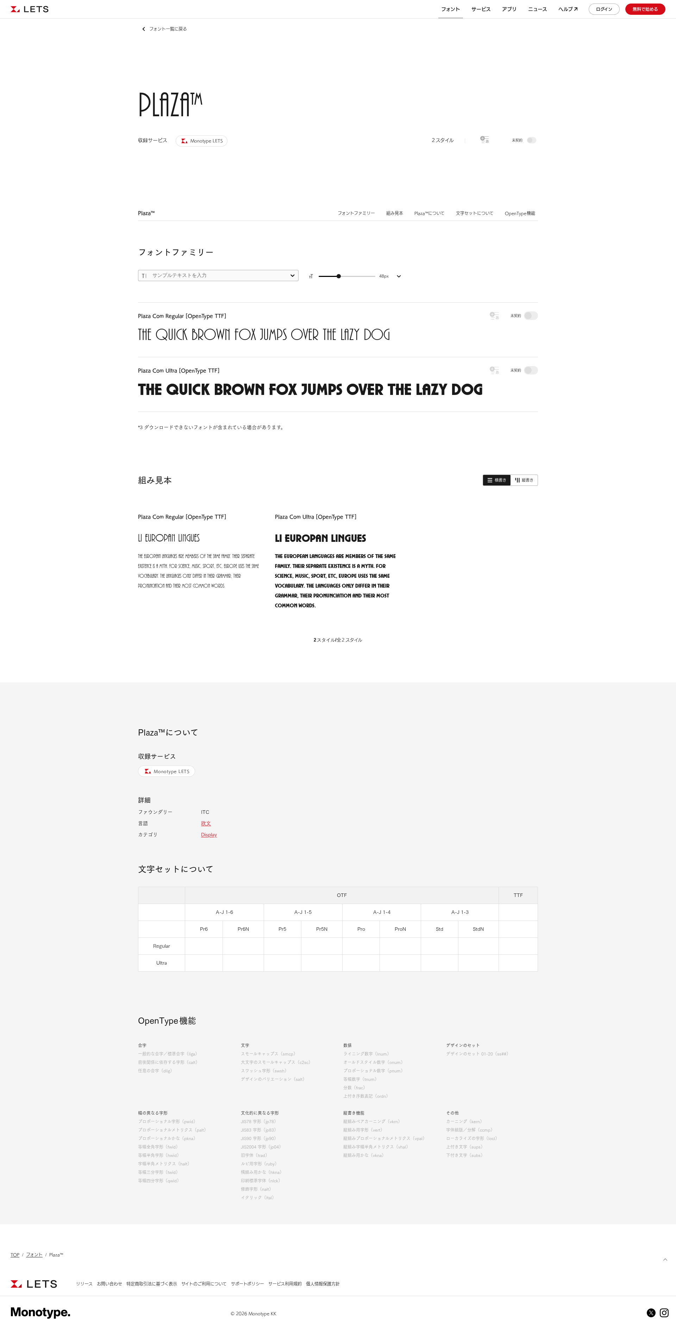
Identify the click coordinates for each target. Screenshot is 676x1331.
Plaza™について (429, 213)
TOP (15, 1254)
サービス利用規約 (285, 1284)
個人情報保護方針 (323, 1284)
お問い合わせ (109, 1284)
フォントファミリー (356, 213)
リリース (84, 1284)
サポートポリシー (247, 1284)
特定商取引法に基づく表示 (151, 1284)
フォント (34, 1254)
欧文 (206, 823)
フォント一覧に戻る (168, 29)
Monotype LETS (172, 771)
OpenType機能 (520, 213)
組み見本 (394, 213)
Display (209, 834)
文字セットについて (475, 213)
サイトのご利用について (204, 1284)
